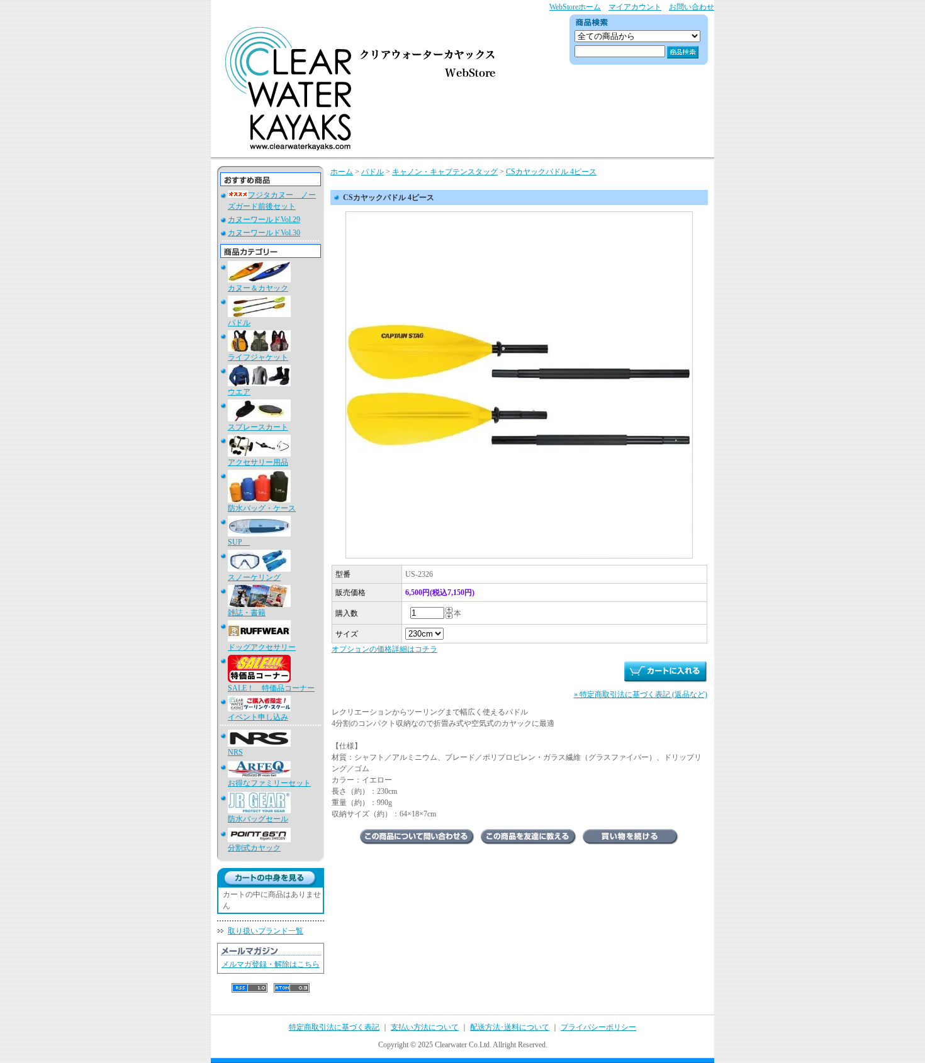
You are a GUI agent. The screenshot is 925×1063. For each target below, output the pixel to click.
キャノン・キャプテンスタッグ (445, 171)
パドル (239, 322)
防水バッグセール (258, 819)
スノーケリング (254, 577)
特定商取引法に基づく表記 (334, 1027)
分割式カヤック (254, 847)
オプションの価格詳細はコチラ (384, 649)
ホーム (341, 171)
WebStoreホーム (575, 7)
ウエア (239, 391)
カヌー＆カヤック (258, 288)
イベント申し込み (258, 717)
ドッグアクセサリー (262, 647)
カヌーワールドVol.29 (264, 219)
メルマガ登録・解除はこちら (270, 964)
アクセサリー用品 (258, 462)
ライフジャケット (258, 357)
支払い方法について (425, 1027)
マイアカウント (634, 7)
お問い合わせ (691, 7)
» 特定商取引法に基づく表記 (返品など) (640, 694)
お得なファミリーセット (269, 783)
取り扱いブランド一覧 (265, 931)
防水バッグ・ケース (262, 508)
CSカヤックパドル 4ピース (551, 171)
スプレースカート (258, 427)
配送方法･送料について (509, 1027)
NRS (235, 752)
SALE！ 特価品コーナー (271, 688)
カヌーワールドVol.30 (264, 232)
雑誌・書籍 (247, 612)
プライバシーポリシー (598, 1027)
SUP (239, 542)
